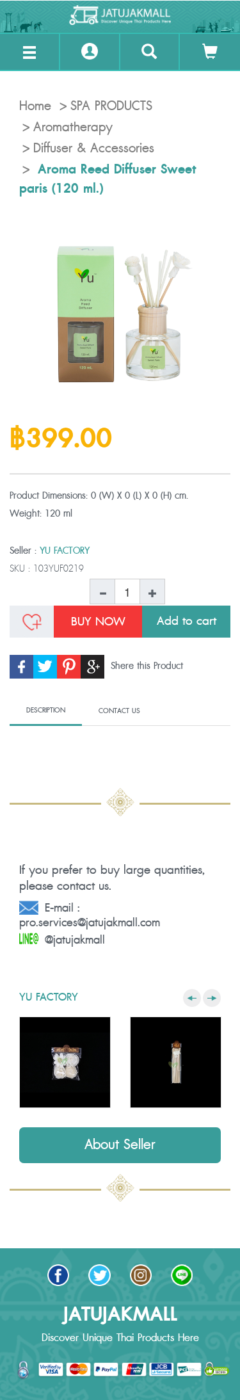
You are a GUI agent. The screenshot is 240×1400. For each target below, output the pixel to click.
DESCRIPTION (45, 710)
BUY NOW (98, 621)
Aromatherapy (73, 127)
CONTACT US (119, 711)
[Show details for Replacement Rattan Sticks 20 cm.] (175, 1062)
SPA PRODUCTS (111, 106)
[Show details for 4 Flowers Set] (65, 1062)
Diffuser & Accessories (93, 148)
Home (35, 106)
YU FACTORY (65, 551)
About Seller (120, 1145)
